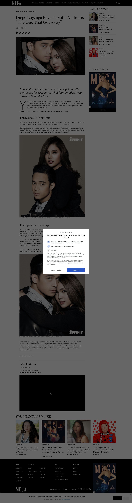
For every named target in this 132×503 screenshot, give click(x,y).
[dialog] (66, 251)
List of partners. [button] (62, 257)
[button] (66, 250)
